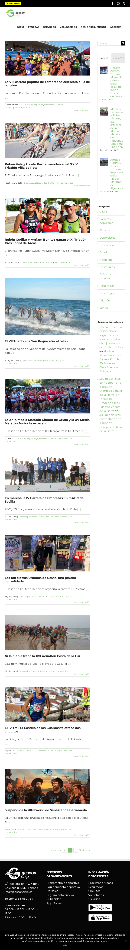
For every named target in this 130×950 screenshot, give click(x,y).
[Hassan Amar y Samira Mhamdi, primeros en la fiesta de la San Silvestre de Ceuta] (104, 68)
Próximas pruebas (42, 360)
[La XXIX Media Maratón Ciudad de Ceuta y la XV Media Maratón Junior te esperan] (47, 396)
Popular (104, 58)
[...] (6, 97)
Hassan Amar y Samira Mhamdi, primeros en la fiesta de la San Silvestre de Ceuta (116, 82)
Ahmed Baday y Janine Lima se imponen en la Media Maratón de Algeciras (116, 174)
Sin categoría (108, 293)
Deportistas (107, 237)
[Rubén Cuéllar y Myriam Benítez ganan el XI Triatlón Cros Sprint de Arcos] (47, 215)
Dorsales (52, 890)
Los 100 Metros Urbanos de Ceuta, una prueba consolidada (40, 579)
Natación (105, 259)
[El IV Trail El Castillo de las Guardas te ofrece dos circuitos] (47, 704)
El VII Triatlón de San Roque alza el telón (36, 341)
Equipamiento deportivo (63, 887)
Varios (103, 307)
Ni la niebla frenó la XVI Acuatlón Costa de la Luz (42, 656)
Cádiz (103, 211)
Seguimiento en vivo (60, 895)
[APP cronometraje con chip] (100, 905)
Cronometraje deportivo (62, 882)
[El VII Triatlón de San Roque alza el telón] (47, 306)
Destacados (49, 104)
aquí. (105, 941)
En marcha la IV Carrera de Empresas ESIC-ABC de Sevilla (44, 499)
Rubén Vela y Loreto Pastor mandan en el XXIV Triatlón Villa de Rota (41, 166)
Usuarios (94, 899)
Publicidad (53, 899)
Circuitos (94, 890)
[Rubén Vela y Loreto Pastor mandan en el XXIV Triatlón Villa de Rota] (47, 140)
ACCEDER (115, 27)
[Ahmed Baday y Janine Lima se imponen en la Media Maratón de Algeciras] (104, 160)
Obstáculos (107, 267)
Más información (82, 110)
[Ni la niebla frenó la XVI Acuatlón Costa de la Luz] (47, 632)
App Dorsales (55, 903)
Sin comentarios (22, 107)
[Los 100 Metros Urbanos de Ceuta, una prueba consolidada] (47, 553)
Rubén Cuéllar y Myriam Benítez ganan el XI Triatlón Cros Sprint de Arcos (46, 241)
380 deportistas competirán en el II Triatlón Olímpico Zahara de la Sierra (110, 423)
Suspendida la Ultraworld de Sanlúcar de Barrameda (46, 810)
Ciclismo (105, 230)
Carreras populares (34, 104)
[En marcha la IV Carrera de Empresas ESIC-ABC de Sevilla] (47, 474)
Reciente (118, 58)
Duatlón (35, 671)
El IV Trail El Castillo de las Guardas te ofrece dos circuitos (43, 729)
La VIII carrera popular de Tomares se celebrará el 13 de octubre (47, 83)
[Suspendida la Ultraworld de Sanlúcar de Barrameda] (47, 786)
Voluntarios (96, 895)
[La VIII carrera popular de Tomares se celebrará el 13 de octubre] (47, 58)
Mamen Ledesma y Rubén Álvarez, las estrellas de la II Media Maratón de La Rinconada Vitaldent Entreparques (116, 128)
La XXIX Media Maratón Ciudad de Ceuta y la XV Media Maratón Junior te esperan (47, 421)
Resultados (41, 183)
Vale (65, 945)
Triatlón (51, 183)
